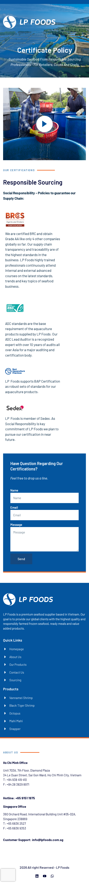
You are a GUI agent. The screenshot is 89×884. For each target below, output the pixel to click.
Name (14, 490)
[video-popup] (44, 124)
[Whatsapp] (52, 876)
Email (14, 507)
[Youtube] (44, 876)
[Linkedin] (37, 876)
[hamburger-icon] (81, 22)
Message (16, 524)
